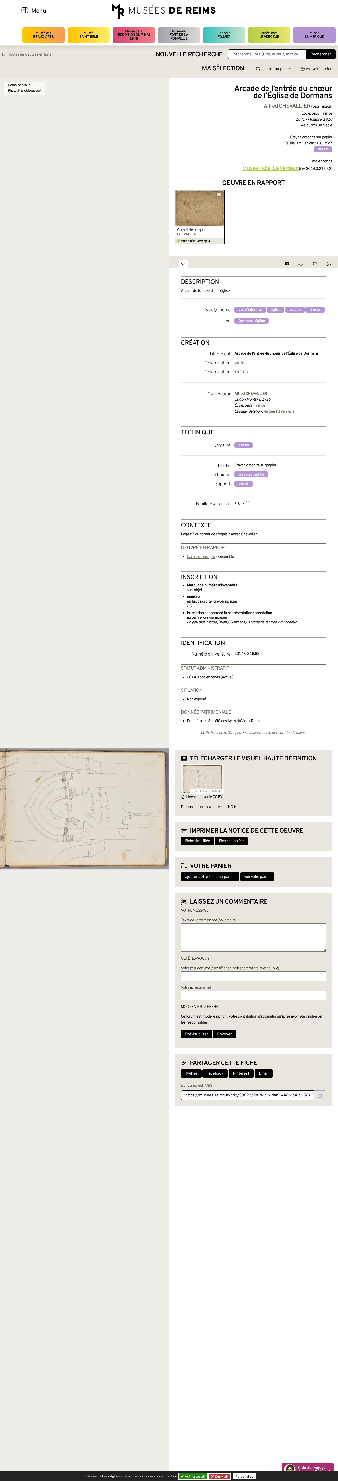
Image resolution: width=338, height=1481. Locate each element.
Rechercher (320, 54)
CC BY (217, 797)
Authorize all (194, 1476)
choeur (315, 309)
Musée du (179, 35)
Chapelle (224, 35)
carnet (239, 362)
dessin (323, 149)
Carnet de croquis (191, 230)
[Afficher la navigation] (24, 11)
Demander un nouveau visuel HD (207, 807)
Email (264, 1073)
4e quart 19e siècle (279, 411)
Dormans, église (251, 321)
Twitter (191, 1073)
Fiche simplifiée (197, 841)
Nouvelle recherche (189, 55)
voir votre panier (318, 69)
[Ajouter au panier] (221, 193)
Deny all (221, 1476)
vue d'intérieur (250, 309)
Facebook (215, 1073)
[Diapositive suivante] (328, 217)
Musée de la (134, 35)
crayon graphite (251, 474)
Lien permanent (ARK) (196, 1086)
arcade (295, 309)
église (275, 309)
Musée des (43, 35)
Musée (88, 35)
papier (243, 483)
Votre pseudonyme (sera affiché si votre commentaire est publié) (230, 968)
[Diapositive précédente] (179, 217)
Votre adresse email (196, 987)
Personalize (244, 1476)
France (259, 405)
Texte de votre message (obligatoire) (208, 920)
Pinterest (241, 1073)
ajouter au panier (276, 69)
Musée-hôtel (269, 35)
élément (241, 371)
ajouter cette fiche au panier (210, 876)
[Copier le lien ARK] (320, 1095)
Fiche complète (231, 841)
